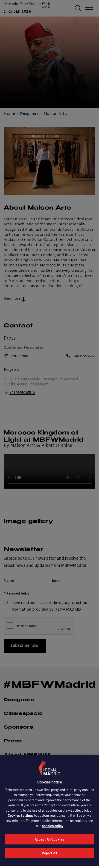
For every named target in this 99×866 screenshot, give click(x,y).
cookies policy (52, 826)
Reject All (49, 853)
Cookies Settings (20, 815)
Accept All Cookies (49, 839)
